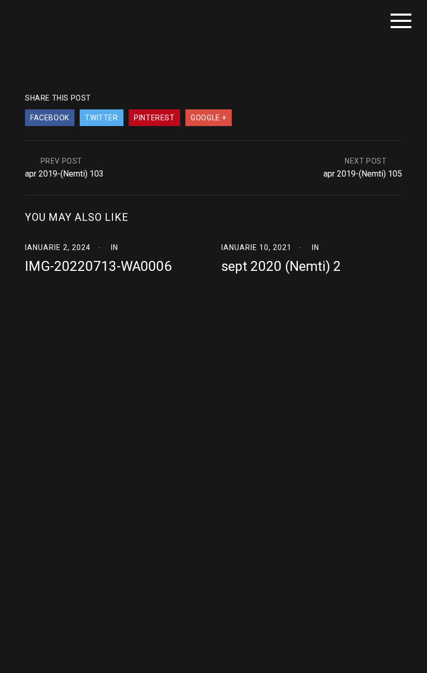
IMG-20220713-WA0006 (98, 266)
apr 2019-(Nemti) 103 (64, 174)
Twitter (101, 118)
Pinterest (154, 118)
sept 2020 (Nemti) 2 (281, 266)
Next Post (365, 161)
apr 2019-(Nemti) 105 (362, 174)
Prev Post (61, 161)
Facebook (49, 118)
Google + (209, 118)
